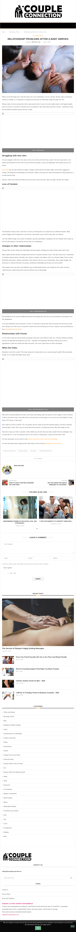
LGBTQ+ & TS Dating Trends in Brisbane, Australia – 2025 (37, 693)
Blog (5, 720)
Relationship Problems (10, 806)
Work (5, 836)
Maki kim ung (36, 42)
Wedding (6, 832)
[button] (5, 512)
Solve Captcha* (7, 568)
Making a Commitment (10, 793)
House (5, 781)
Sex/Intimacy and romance (11, 810)
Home (3, 32)
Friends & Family (9, 759)
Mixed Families (8, 798)
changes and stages (9, 450)
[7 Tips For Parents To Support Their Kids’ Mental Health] (56, 507)
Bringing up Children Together (12, 725)
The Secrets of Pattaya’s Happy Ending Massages (23, 648)
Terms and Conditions (8, 898)
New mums (5, 170)
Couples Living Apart (10, 738)
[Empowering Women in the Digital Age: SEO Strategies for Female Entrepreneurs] (20, 507)
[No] (73, 926)
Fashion (6, 750)
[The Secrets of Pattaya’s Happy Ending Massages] (38, 622)
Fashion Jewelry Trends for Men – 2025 (30, 681)
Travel (5, 823)
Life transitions (8, 789)
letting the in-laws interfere (53, 443)
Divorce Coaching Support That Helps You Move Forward (37, 669)
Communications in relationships (13, 733)
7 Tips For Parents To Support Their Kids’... (56, 521)
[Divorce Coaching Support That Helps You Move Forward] (8, 672)
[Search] (73, 25)
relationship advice (46, 450)
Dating (5, 742)
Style (5, 815)
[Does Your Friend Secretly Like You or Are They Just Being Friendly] (8, 660)
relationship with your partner (13, 329)
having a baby (23, 450)
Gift (5, 768)
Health (5, 776)
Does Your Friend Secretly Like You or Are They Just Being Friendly (41, 657)
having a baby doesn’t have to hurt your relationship (42, 439)
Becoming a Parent (15, 32)
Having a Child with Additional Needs (14, 772)
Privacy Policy (6, 894)
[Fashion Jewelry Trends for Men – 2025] (8, 684)
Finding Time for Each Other (12, 755)
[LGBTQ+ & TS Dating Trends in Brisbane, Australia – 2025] (8, 696)
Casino (5, 729)
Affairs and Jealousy (9, 712)
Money (5, 802)
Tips (5, 819)
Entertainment (7, 746)
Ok (38, 928)
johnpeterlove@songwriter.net (10, 914)
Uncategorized (8, 828)
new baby (33, 450)
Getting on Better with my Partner (13, 763)
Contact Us (5, 890)
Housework (7, 785)
